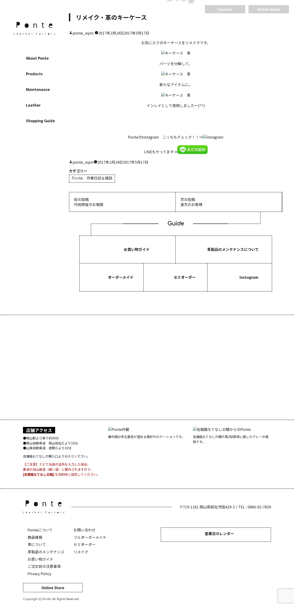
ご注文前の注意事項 (44, 566)
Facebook (20, 151)
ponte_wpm (83, 33)
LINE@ (48, 151)
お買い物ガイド (40, 559)
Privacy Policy (39, 573)
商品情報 (35, 537)
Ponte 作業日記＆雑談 (92, 178)
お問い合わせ (85, 530)
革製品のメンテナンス (46, 551)
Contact (225, 9)
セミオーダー (85, 544)
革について (37, 544)
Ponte (34, 28)
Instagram (34, 151)
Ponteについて (40, 530)
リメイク (81, 551)
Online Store (52, 587)
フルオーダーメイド (90, 537)
